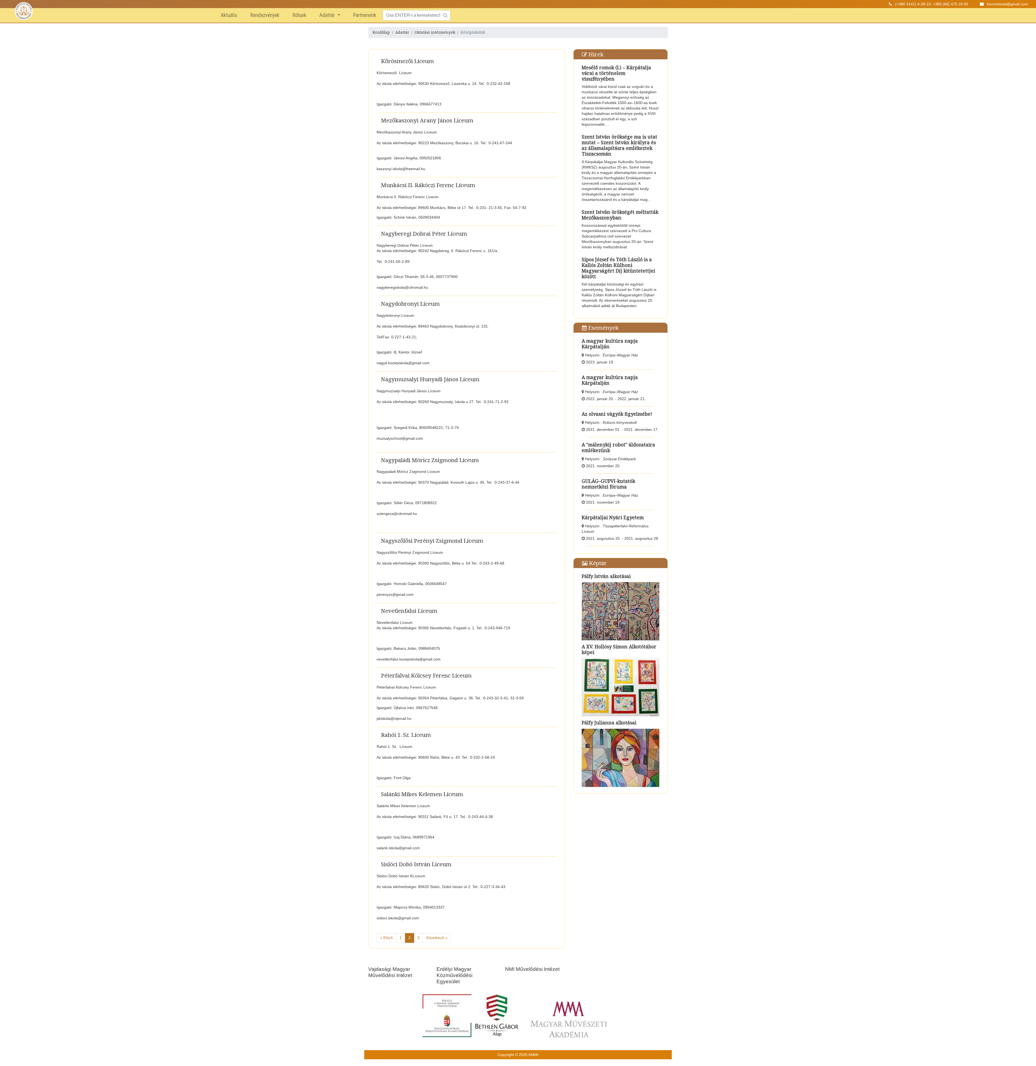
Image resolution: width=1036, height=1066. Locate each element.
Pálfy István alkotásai (606, 576)
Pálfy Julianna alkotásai (609, 722)
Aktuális (229, 15)
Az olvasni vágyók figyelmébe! (617, 414)
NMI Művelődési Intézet (532, 969)
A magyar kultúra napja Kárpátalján (610, 344)
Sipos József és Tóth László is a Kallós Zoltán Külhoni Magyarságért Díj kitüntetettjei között (618, 268)
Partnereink (364, 15)
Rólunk (299, 15)
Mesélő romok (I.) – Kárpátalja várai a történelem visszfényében (616, 73)
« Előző (386, 938)
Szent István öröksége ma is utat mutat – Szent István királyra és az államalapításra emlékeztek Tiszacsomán (619, 145)
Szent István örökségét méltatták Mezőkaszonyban (620, 215)
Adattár (327, 15)
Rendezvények (265, 15)
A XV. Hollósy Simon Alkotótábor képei (619, 649)
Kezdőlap (381, 32)
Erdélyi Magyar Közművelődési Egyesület (454, 975)
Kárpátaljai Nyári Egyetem (613, 517)
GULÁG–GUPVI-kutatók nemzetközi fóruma (608, 484)
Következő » (436, 938)
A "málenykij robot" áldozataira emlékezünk (618, 447)
